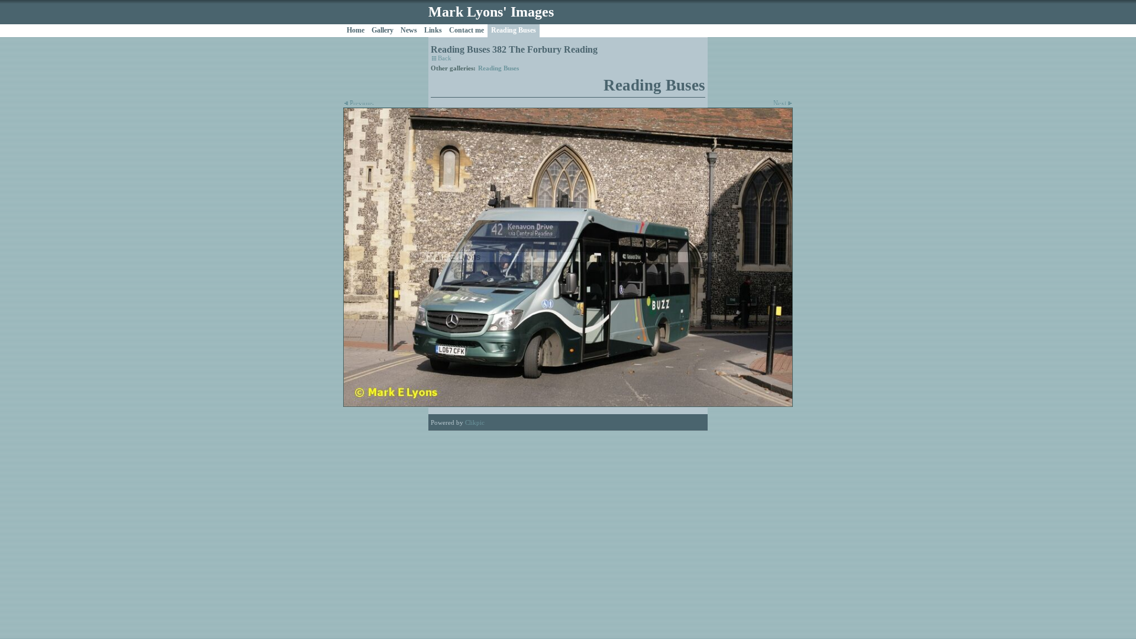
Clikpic (475, 422)
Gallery (382, 30)
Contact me (466, 30)
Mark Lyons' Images (491, 12)
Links (433, 30)
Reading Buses (513, 30)
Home (355, 30)
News (409, 30)
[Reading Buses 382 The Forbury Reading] (568, 258)
